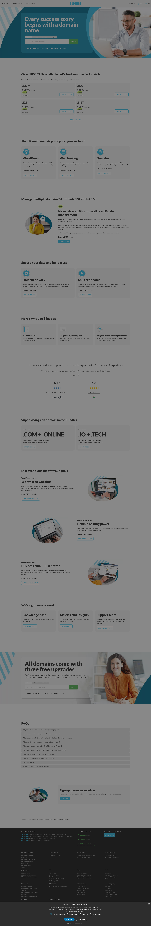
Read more (83, 911)
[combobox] (149, 904)
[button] (75, 923)
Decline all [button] (81, 919)
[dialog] (75, 914)
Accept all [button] (69, 919)
